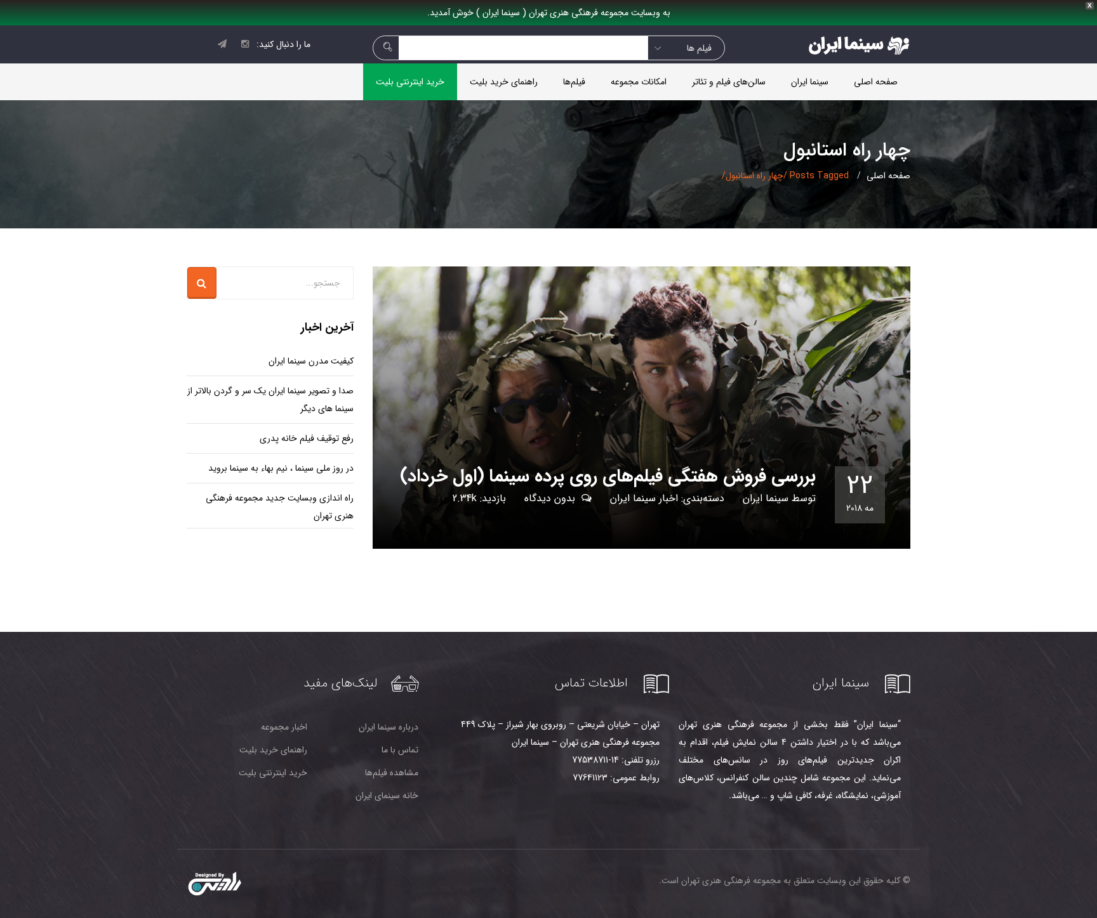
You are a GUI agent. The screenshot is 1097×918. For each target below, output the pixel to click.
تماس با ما (400, 750)
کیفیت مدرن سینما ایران (311, 361)
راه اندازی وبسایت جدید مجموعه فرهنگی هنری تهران (280, 507)
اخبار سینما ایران (644, 498)
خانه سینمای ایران (387, 796)
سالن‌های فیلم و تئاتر (729, 82)
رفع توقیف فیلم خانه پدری (307, 438)
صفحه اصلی (876, 82)
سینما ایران (809, 82)
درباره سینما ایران (388, 727)
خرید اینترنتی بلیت (410, 82)
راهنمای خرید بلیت (504, 82)
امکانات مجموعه (639, 82)
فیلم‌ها (574, 82)
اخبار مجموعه (284, 727)
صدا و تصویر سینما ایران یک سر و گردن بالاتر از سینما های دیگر (270, 400)
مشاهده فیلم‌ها (391, 773)
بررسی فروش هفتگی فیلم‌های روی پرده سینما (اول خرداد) (608, 476)
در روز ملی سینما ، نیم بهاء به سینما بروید (281, 468)
